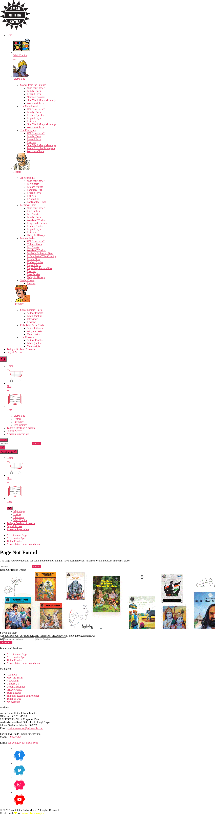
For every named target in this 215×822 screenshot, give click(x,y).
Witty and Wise (35, 331)
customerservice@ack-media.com (25, 728)
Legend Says (34, 94)
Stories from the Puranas (33, 84)
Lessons (31, 283)
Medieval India (28, 205)
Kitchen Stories (35, 186)
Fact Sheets (33, 183)
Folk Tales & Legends (32, 325)
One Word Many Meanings (41, 100)
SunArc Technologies (32, 813)
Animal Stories (35, 328)
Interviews (32, 319)
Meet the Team (15, 677)
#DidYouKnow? (36, 88)
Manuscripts (33, 346)
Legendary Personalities (39, 268)
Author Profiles (35, 312)
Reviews (31, 322)
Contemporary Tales (31, 309)
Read (9, 35)
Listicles (31, 121)
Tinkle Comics (14, 541)
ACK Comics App (17, 535)
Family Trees (34, 91)
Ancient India (27, 177)
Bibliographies (34, 316)
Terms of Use (14, 698)
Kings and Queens (37, 223)
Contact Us (13, 683)
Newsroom (12, 680)
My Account (13, 701)
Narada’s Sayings (36, 97)
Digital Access (14, 352)
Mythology (19, 415)
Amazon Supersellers (18, 434)
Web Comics (20, 424)
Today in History (36, 235)
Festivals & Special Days (40, 253)
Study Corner (27, 280)
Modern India (27, 238)
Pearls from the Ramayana (41, 148)
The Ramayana (28, 130)
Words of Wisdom (36, 220)
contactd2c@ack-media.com (23, 742)
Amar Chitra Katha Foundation (23, 544)
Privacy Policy (14, 689)
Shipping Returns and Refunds (23, 695)
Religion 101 (34, 198)
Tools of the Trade (36, 202)
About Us (12, 674)
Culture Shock (34, 244)
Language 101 (34, 189)
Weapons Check (35, 103)
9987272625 (15, 736)
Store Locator (14, 692)
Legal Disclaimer (16, 686)
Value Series (33, 334)
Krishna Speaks (35, 115)
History (17, 418)
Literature (18, 421)
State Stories (33, 274)
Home (10, 365)
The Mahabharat (29, 106)
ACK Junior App (16, 538)
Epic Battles (33, 211)
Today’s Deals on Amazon (21, 349)
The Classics (27, 337)
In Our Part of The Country (41, 256)
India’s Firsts (33, 259)
